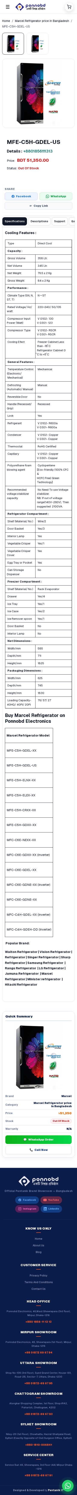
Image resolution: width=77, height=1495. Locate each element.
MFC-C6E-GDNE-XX (22, 899)
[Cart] (69, 6)
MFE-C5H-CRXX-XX (21, 810)
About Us (38, 1245)
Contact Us (38, 1289)
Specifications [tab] (15, 221)
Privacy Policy (38, 1275)
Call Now (39, 1150)
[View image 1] (13, 44)
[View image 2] (37, 44)
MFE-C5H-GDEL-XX (21, 750)
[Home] (38, 7)
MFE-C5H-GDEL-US (22, 765)
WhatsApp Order (38, 1139)
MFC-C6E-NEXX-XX (21, 840)
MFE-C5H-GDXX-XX (21, 825)
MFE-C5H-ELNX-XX (21, 780)
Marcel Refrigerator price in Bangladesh (42, 21)
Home (6, 21)
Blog (38, 1252)
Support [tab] (59, 221)
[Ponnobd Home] (38, 1181)
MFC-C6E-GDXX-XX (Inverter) (28, 855)
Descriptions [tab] (39, 221)
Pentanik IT (56, 1490)
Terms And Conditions (38, 1282)
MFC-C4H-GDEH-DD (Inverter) (29, 929)
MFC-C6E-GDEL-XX (21, 870)
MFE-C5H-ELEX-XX (21, 795)
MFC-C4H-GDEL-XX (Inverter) (28, 914)
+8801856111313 (38, 151)
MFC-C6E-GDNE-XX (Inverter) (28, 885)
